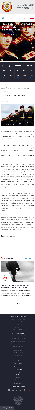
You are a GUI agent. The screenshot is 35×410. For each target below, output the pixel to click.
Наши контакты (18, 329)
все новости (29, 258)
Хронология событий (18, 336)
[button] (17, 58)
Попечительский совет (18, 319)
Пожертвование (18, 350)
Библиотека (18, 369)
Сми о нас (18, 327)
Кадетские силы (18, 346)
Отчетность (18, 380)
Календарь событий (23, 65)
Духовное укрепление (18, 341)
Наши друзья (18, 366)
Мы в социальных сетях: (18, 386)
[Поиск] (23, 18)
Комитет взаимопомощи (18, 343)
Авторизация (6, 18)
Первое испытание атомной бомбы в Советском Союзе (15, 287)
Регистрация (14, 18)
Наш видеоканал (18, 383)
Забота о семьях (18, 352)
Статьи (18, 360)
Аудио (18, 377)
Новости (18, 358)
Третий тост (18, 355)
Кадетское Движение (18, 333)
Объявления (18, 363)
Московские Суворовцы (25, 7)
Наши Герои (18, 324)
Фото (18, 372)
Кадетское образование (18, 338)
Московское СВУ (18, 321)
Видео (18, 374)
